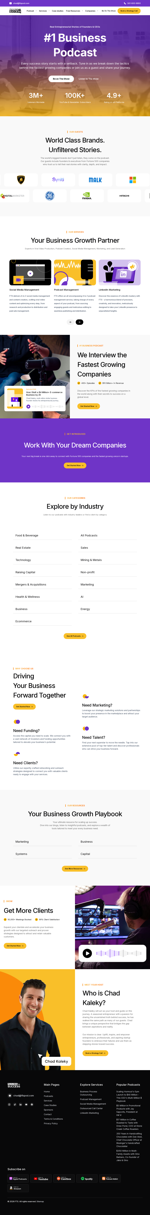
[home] (15, 10)
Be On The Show (109, 11)
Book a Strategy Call (129, 11)
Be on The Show (61, 79)
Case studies (57, 11)
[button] (31, 10)
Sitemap (40, 1201)
